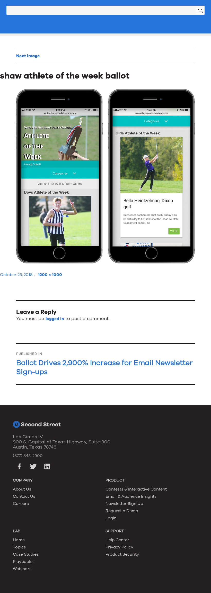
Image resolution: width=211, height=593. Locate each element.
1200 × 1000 (50, 275)
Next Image (28, 56)
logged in (55, 319)
